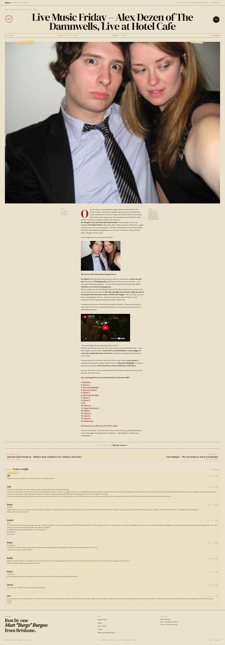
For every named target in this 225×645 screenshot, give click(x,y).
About (100, 623)
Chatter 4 (86, 400)
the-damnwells (153, 218)
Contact (100, 629)
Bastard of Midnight (91, 387)
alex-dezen (152, 212)
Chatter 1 (86, 385)
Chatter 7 (87, 418)
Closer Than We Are (91, 408)
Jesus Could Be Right (91, 395)
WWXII (87, 411)
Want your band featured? (106, 633)
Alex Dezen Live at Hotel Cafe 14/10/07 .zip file (99, 426)
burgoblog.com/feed (171, 622)
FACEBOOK (63, 213)
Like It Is (87, 416)
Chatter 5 (87, 406)
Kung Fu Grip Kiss (90, 390)
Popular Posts (102, 619)
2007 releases (16, 9)
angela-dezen (153, 215)
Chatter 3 (86, 398)
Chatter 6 (87, 413)
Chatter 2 (86, 393)
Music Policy (102, 626)
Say (84, 403)
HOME (6, 9)
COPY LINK (64, 214)
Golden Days (88, 421)
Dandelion (87, 382)
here (110, 279)
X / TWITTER (64, 211)
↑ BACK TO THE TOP (214, 640)
